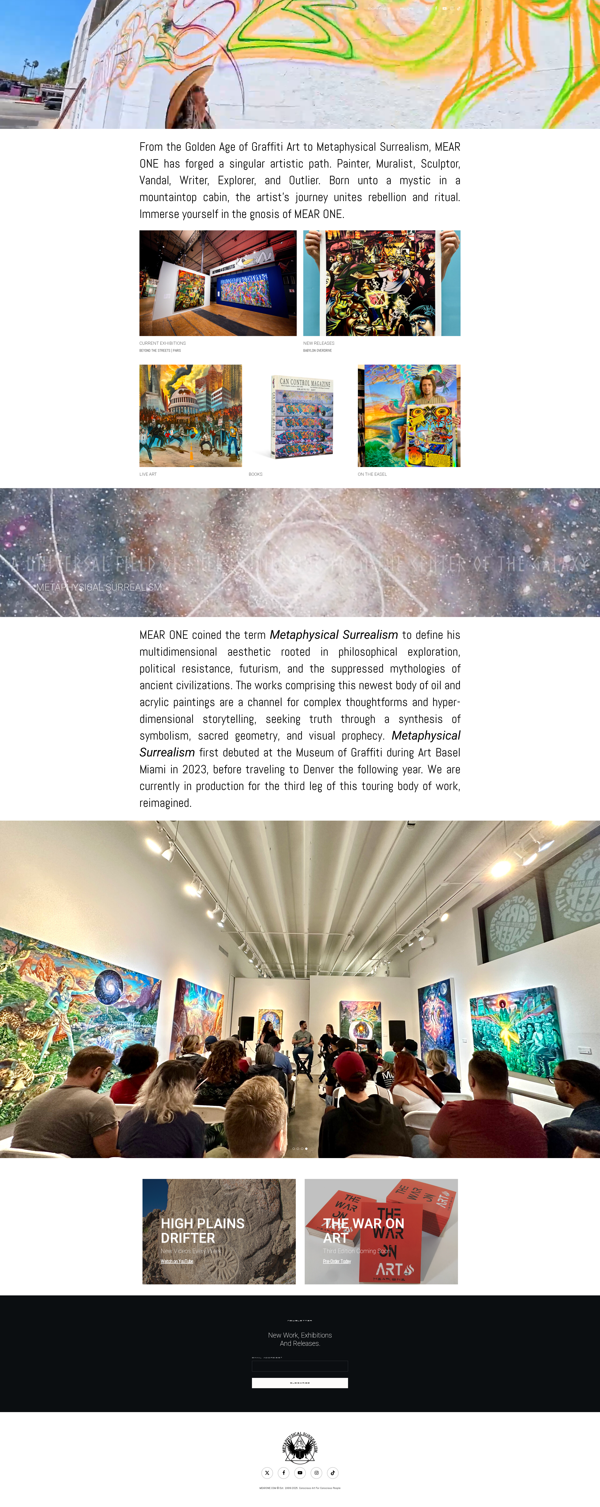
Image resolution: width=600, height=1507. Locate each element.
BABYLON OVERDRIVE (317, 350)
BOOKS (255, 474)
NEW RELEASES (318, 343)
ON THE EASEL (372, 474)
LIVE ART (148, 474)
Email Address (267, 1358)
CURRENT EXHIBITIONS (162, 343)
